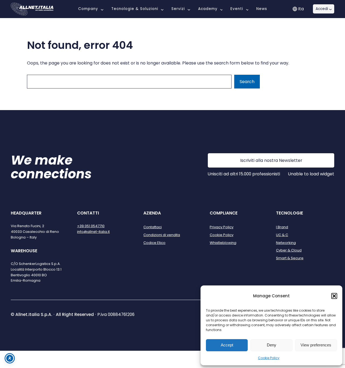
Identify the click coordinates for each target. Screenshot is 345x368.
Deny (271, 345)
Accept (227, 345)
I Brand (282, 227)
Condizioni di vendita (161, 234)
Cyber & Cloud (289, 250)
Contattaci (152, 227)
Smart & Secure (289, 258)
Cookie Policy (269, 358)
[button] (334, 296)
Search (247, 81)
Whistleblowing (223, 242)
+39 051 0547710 (91, 226)
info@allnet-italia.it (93, 231)
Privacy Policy (221, 227)
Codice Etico (154, 242)
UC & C (282, 234)
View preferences (316, 345)
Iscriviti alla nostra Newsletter (271, 160)
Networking (286, 242)
